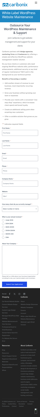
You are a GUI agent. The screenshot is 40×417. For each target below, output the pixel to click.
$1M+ (7, 237)
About (23, 301)
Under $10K (9, 220)
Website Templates (27, 307)
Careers (23, 310)
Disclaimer (22, 404)
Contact (14, 406)
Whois (4, 370)
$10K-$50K (9, 223)
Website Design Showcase (29, 304)
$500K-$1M (9, 234)
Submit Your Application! (14, 284)
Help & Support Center (9, 356)
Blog (3, 350)
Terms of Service (22, 401)
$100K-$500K (10, 230)
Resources (5, 353)
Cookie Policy (12, 404)
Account (23, 313)
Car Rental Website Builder (10, 301)
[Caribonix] (15, 6)
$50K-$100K (10, 227)
